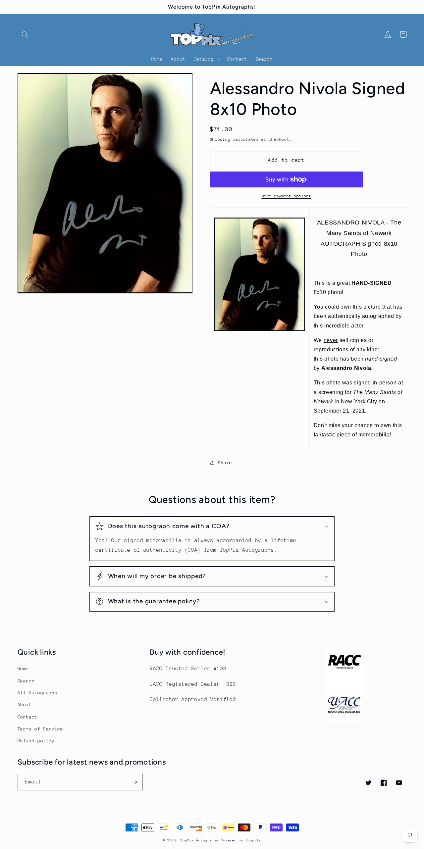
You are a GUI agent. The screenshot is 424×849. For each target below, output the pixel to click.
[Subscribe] (134, 782)
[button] (25, 34)
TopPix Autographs (200, 840)
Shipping (220, 139)
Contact (27, 717)
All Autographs (38, 692)
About (25, 704)
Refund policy (36, 740)
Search (26, 680)
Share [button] (225, 462)
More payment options (287, 196)
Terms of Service (40, 728)
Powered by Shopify (241, 840)
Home (23, 668)
